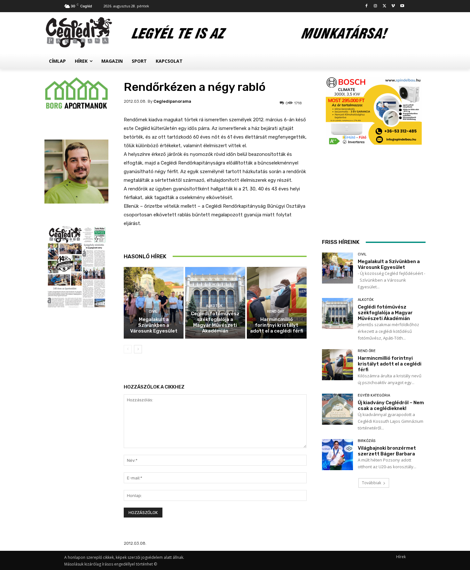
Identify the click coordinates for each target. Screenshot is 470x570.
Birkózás (366, 441)
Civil (153, 311)
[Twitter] (384, 6)
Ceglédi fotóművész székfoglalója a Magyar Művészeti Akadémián (215, 322)
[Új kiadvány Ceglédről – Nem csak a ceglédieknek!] (337, 409)
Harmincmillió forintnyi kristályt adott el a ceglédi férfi (276, 325)
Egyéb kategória (374, 395)
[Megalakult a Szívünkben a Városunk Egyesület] (154, 303)
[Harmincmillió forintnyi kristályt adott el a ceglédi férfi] (277, 303)
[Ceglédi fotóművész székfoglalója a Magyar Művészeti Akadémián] (337, 313)
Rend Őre (276, 311)
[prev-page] (128, 349)
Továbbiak (371, 483)
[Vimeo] (393, 6)
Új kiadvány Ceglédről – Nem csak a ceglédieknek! (391, 405)
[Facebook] (366, 6)
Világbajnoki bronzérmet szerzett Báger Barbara (387, 451)
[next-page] (138, 349)
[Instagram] (375, 6)
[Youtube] (402, 6)
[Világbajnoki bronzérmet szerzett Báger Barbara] (337, 454)
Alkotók (214, 306)
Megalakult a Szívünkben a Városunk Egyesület (153, 325)
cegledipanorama (172, 101)
